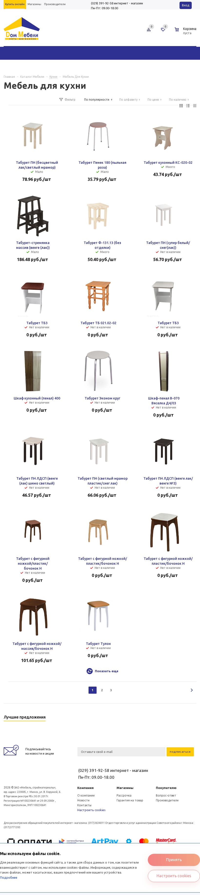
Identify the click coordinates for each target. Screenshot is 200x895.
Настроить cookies (91, 810)
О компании (86, 795)
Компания (85, 787)
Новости (83, 800)
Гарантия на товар (130, 800)
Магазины (125, 787)
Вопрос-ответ (166, 795)
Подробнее (8, 877)
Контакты (84, 805)
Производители (167, 800)
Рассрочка (124, 795)
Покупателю (166, 787)
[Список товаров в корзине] (186, 32)
